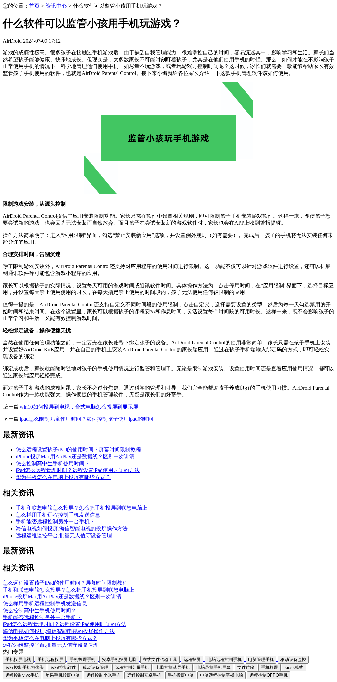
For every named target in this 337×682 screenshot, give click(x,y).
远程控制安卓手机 (144, 675)
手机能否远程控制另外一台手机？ (55, 521)
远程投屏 (192, 659)
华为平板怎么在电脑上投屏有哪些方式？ (63, 477)
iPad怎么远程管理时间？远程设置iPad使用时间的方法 (78, 470)
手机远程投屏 (50, 659)
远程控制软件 (63, 667)
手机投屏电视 (18, 659)
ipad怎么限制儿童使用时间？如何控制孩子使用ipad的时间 (86, 419)
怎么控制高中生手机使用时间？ (53, 463)
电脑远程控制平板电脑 (221, 675)
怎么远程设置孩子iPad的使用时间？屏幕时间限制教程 (78, 449)
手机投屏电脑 (181, 675)
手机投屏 (269, 667)
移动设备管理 (95, 667)
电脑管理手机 (261, 659)
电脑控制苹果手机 (173, 667)
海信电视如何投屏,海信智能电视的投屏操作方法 (72, 528)
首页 (34, 6)
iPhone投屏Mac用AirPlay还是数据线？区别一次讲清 (75, 456)
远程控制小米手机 (103, 675)
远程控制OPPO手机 (268, 675)
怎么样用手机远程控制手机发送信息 (58, 515)
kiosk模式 (294, 667)
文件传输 (245, 667)
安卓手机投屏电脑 (119, 659)
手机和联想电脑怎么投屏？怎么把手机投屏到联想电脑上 (81, 508)
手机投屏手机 (82, 659)
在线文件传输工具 (160, 659)
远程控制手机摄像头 (24, 667)
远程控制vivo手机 (22, 675)
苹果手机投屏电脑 (62, 675)
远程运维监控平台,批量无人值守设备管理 (64, 535)
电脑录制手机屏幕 (213, 667)
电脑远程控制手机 (224, 659)
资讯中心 (56, 6)
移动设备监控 (293, 659)
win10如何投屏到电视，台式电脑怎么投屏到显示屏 (79, 407)
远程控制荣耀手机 (132, 667)
